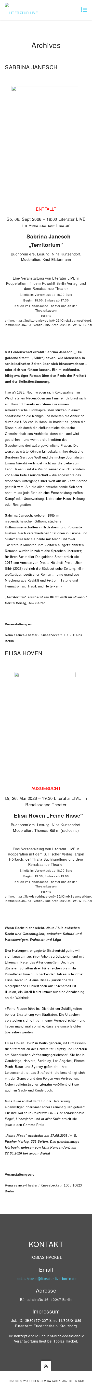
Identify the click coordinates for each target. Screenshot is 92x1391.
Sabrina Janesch (31, 67)
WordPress (32, 1381)
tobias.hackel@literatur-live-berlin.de (46, 1278)
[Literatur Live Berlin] (24, 9)
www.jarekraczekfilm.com (64, 1381)
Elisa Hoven (23, 653)
